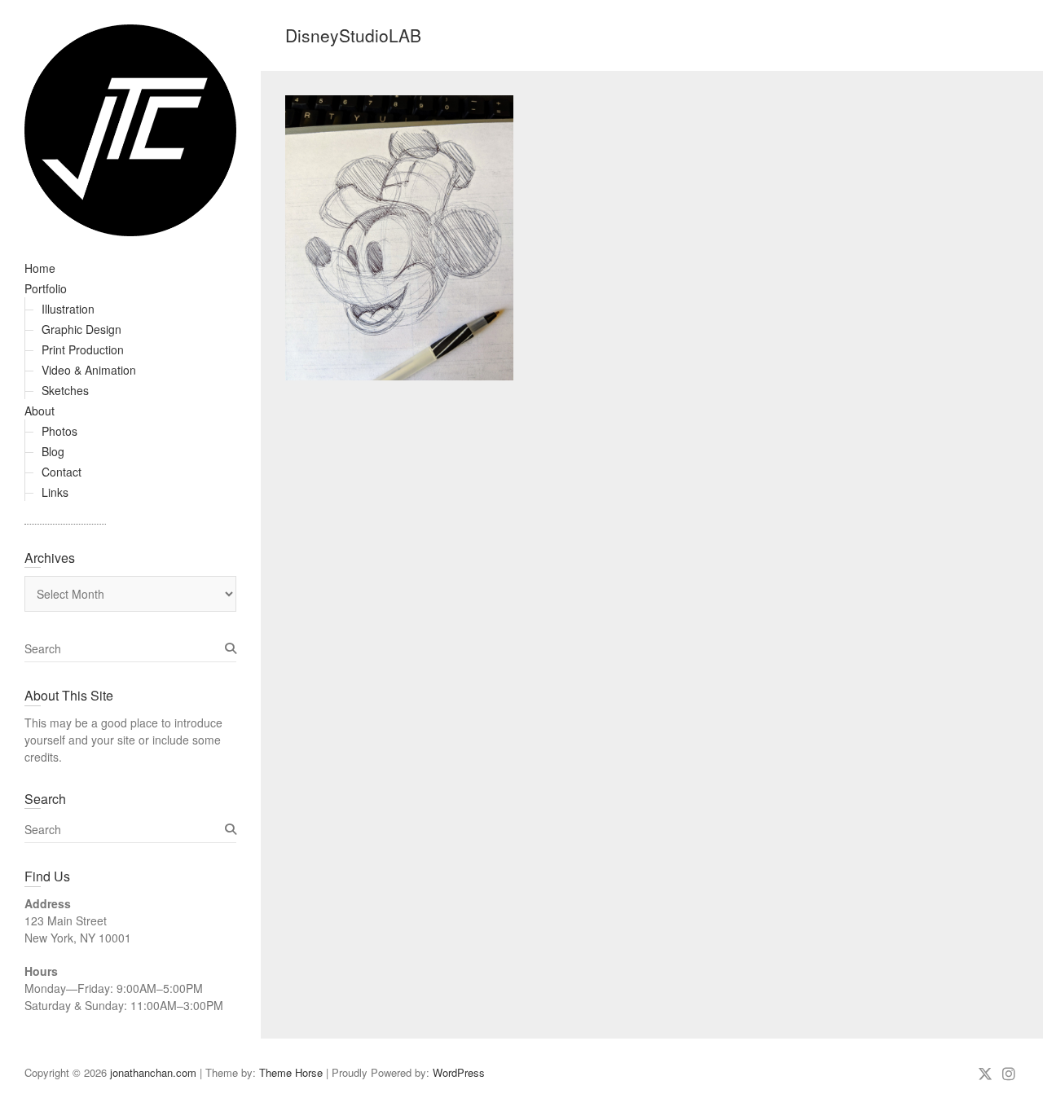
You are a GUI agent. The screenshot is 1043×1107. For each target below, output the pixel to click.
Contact (61, 471)
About (39, 410)
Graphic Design (81, 329)
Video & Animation (89, 370)
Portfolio (45, 288)
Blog (53, 451)
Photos (59, 431)
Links (55, 492)
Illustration (68, 309)
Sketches (65, 390)
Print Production (83, 349)
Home (39, 268)
